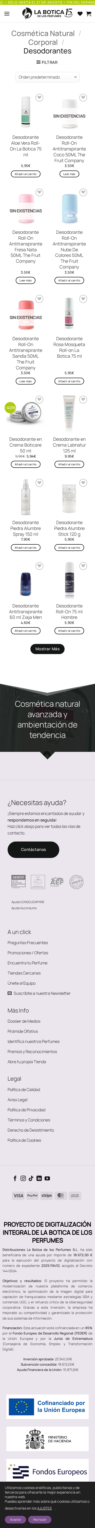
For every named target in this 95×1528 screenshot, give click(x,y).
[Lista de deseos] (80, 13)
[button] (7, 13)
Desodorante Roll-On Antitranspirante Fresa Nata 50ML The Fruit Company (25, 246)
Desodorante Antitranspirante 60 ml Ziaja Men (25, 611)
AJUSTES (44, 1508)
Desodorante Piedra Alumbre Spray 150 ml (25, 528)
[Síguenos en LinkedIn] (39, 1179)
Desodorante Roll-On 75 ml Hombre (69, 611)
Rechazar (39, 1519)
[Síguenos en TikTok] (31, 1179)
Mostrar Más (47, 649)
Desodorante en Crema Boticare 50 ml (25, 445)
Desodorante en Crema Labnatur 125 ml (69, 445)
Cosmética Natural (43, 33)
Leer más (69, 174)
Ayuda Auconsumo (24, 908)
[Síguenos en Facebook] (15, 1179)
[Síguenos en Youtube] (47, 1179)
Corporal (43, 42)
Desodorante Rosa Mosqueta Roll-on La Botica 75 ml (69, 347)
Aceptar (15, 1519)
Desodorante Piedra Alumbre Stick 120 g (69, 528)
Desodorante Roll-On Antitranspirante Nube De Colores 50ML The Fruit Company (69, 249)
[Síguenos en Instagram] (23, 1179)
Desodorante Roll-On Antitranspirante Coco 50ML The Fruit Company (69, 148)
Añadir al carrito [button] (26, 174)
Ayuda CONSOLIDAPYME (27, 902)
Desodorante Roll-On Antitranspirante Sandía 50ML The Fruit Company (25, 353)
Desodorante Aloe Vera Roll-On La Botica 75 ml (26, 146)
